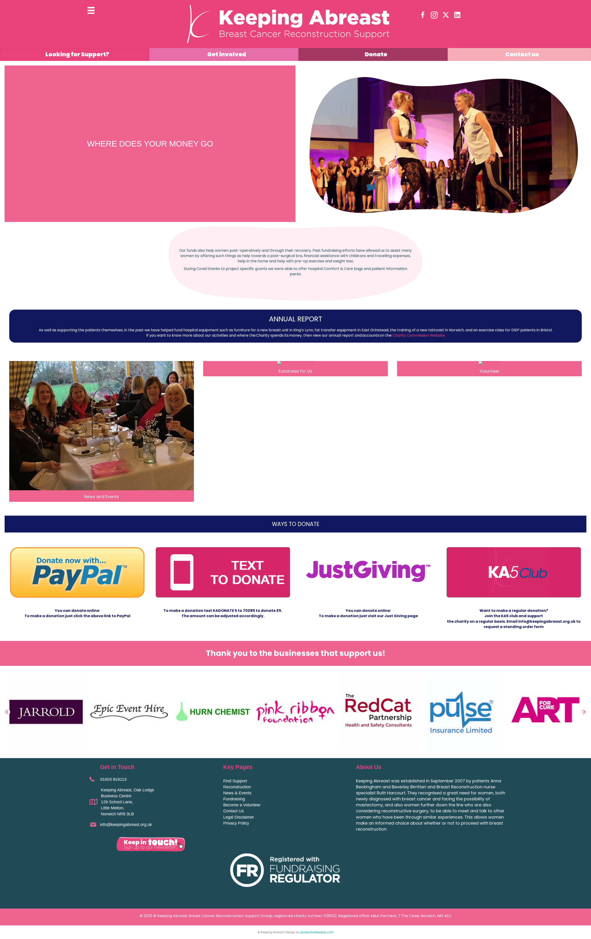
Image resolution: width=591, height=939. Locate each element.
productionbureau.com (317, 932)
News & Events (237, 793)
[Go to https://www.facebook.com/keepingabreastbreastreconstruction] (422, 15)
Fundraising (234, 799)
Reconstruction (237, 787)
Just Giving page (401, 616)
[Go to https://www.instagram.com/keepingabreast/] (434, 15)
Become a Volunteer (242, 805)
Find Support (235, 781)
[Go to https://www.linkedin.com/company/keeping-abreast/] (457, 15)
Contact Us (233, 811)
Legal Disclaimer (238, 817)
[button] (7, 712)
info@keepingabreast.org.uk (126, 824)
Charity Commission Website (418, 335)
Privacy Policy (236, 823)
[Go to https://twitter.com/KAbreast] (445, 15)
